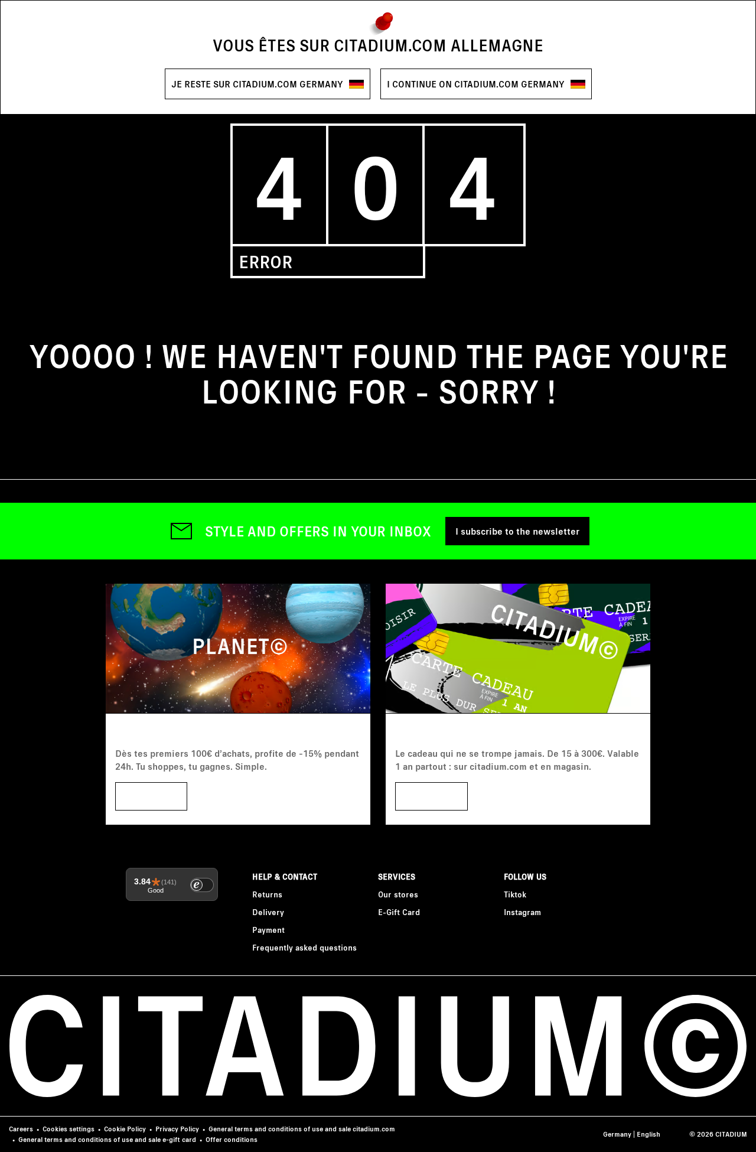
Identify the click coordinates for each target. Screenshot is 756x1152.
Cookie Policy (125, 1128)
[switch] (202, 885)
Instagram (522, 912)
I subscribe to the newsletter (517, 530)
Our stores (398, 894)
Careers (21, 1128)
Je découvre (431, 796)
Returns (267, 894)
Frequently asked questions (304, 947)
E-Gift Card (399, 912)
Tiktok (515, 894)
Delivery (268, 912)
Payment (268, 930)
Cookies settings (68, 1128)
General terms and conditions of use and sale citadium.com (301, 1128)
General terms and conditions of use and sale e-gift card (107, 1139)
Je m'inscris (151, 796)
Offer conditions (232, 1139)
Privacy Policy (177, 1128)
